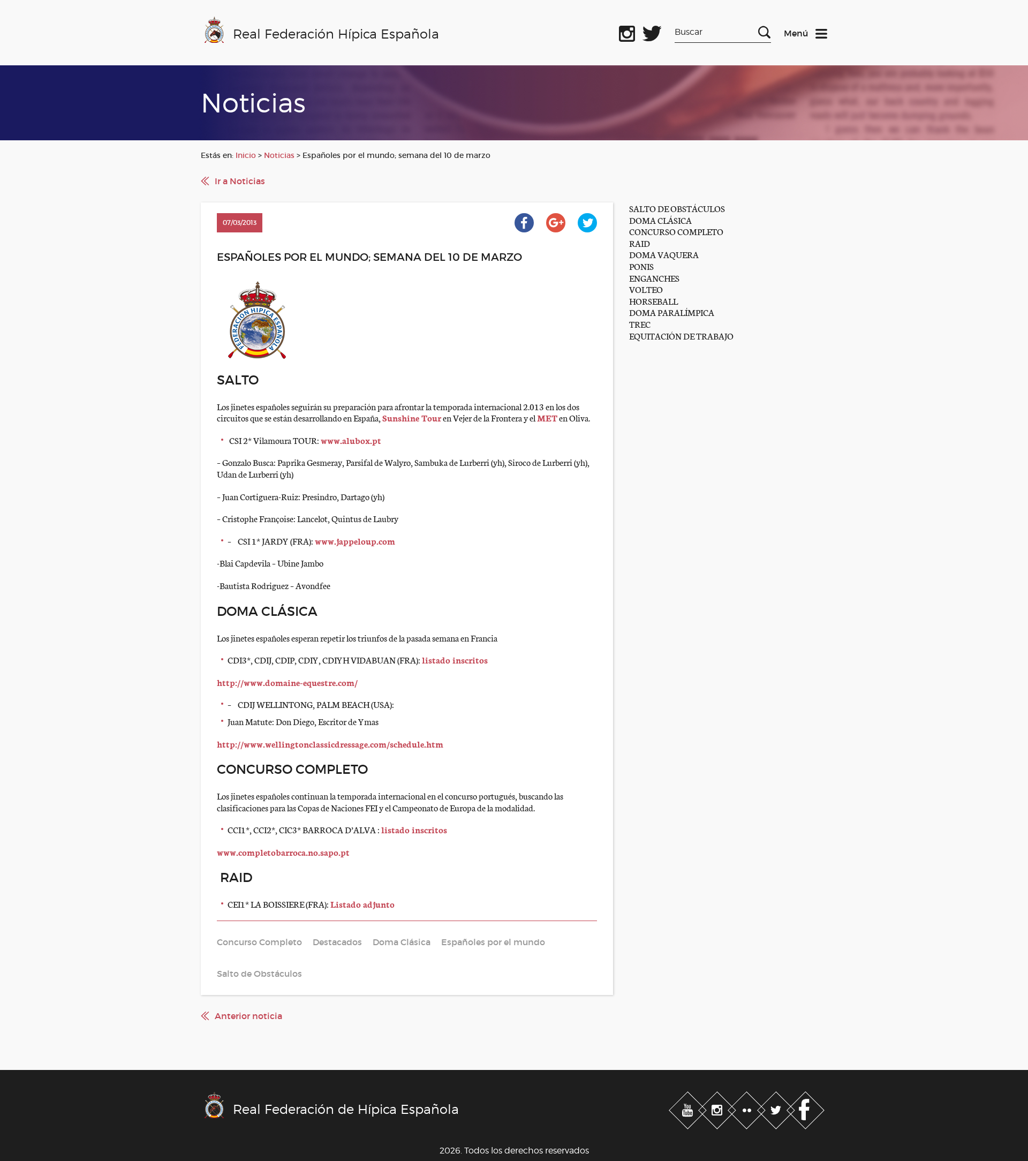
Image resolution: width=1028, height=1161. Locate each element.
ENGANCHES (654, 278)
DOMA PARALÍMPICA (671, 312)
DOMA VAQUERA (664, 254)
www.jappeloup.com (355, 540)
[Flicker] (747, 1108)
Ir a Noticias (240, 181)
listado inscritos (455, 659)
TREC (640, 324)
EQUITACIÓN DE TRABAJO (681, 335)
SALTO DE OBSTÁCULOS (677, 208)
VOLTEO (646, 289)
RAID (639, 243)
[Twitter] (777, 1108)
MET (547, 417)
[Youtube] (688, 1108)
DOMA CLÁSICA (660, 220)
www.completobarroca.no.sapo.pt (283, 852)
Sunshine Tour (411, 417)
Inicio (246, 155)
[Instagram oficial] (627, 31)
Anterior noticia (248, 1016)
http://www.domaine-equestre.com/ (287, 682)
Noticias (279, 155)
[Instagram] (718, 1108)
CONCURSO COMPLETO (676, 231)
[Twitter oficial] (652, 31)
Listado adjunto (362, 904)
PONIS (641, 266)
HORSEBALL (653, 301)
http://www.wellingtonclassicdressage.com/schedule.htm (330, 743)
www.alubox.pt (351, 440)
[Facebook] (805, 1108)
